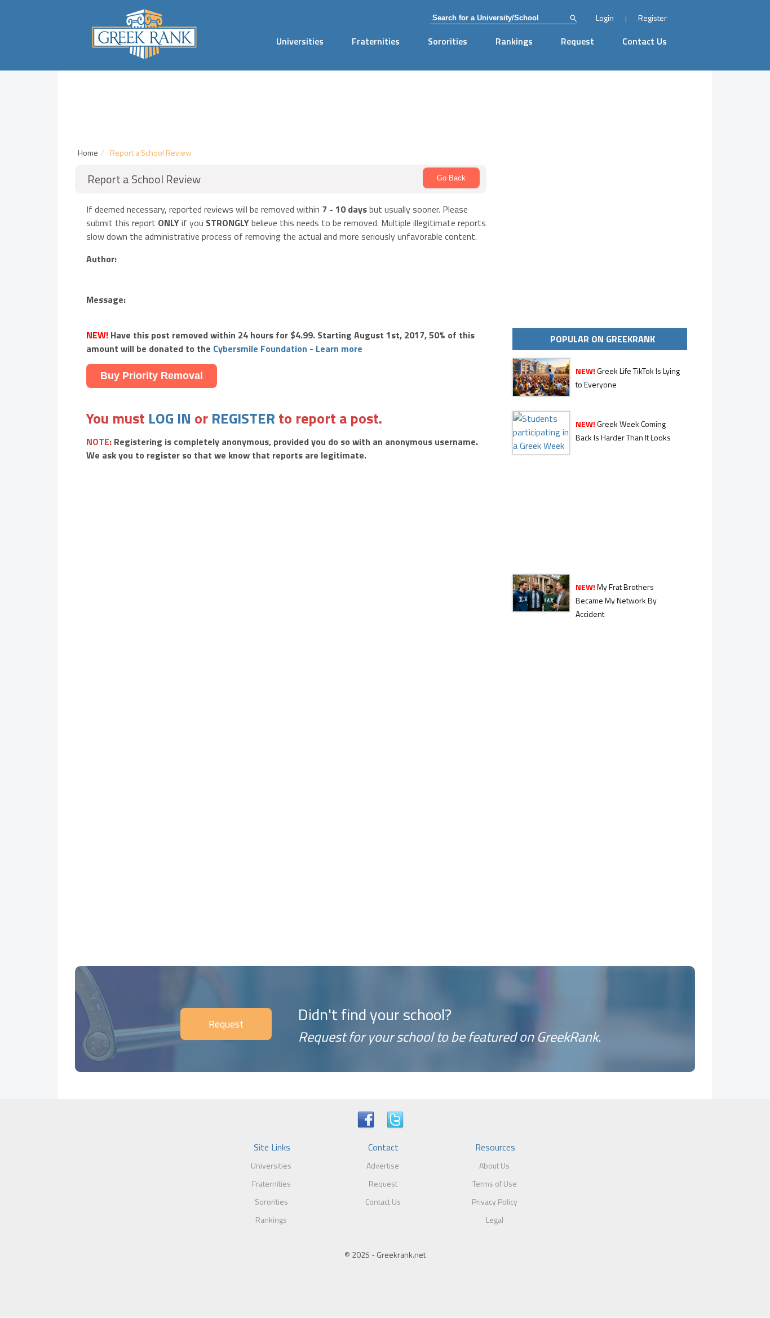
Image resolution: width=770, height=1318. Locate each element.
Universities (300, 41)
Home (88, 152)
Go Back (451, 178)
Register (652, 18)
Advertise (382, 1165)
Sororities (447, 41)
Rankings (514, 41)
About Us (494, 1165)
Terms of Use (494, 1183)
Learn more (339, 348)
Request (577, 41)
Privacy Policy (494, 1201)
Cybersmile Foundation (260, 348)
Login (605, 18)
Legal (494, 1220)
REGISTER (243, 418)
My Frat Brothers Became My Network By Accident (616, 600)
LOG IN (169, 418)
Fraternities (376, 41)
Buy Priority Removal (151, 375)
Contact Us (644, 41)
